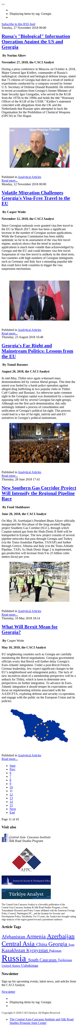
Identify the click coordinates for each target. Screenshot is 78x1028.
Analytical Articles (29, 177)
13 (11, 798)
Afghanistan (14, 936)
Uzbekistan (29, 965)
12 (11, 794)
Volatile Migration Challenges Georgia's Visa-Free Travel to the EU (36, 198)
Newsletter (8, 991)
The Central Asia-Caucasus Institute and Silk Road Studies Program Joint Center (42, 1021)
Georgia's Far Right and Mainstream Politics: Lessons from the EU (37, 351)
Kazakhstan (14, 950)
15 (11, 805)
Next (13, 809)
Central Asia (19, 943)
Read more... (10, 180)
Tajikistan (65, 960)
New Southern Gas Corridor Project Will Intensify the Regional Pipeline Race (39, 493)
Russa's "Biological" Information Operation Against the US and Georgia (36, 42)
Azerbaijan (61, 936)
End (12, 812)
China (42, 944)
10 (11, 787)
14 (11, 801)
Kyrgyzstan (37, 950)
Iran (71, 945)
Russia (15, 958)
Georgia (58, 944)
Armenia (36, 936)
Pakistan (55, 951)
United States (11, 966)
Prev (12, 769)
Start (12, 765)
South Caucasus (43, 959)
